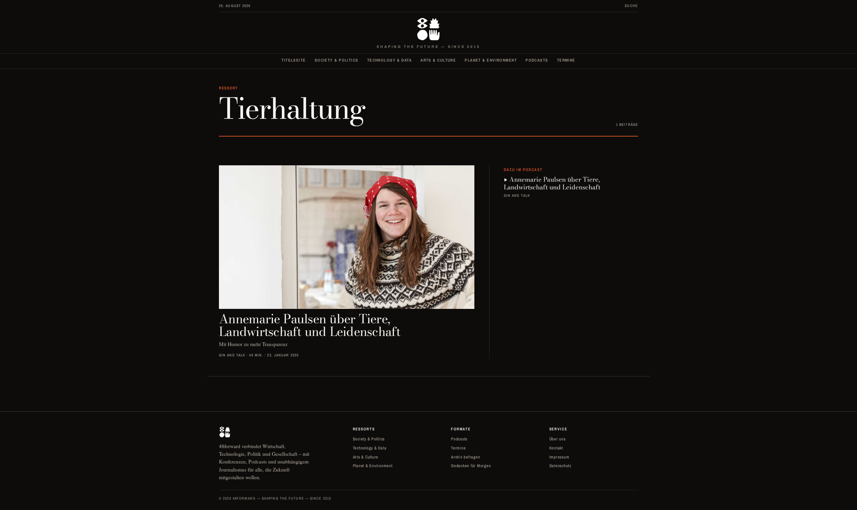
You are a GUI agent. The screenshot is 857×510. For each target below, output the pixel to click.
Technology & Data (389, 60)
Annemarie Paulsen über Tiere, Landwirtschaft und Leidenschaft (552, 183)
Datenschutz (560, 466)
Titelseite (294, 60)
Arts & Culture (438, 60)
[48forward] (428, 29)
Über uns (557, 439)
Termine (566, 60)
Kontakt (556, 448)
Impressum (559, 457)
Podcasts (537, 60)
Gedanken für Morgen (471, 466)
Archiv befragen (465, 457)
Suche (631, 5)
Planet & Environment (491, 60)
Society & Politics (337, 60)
